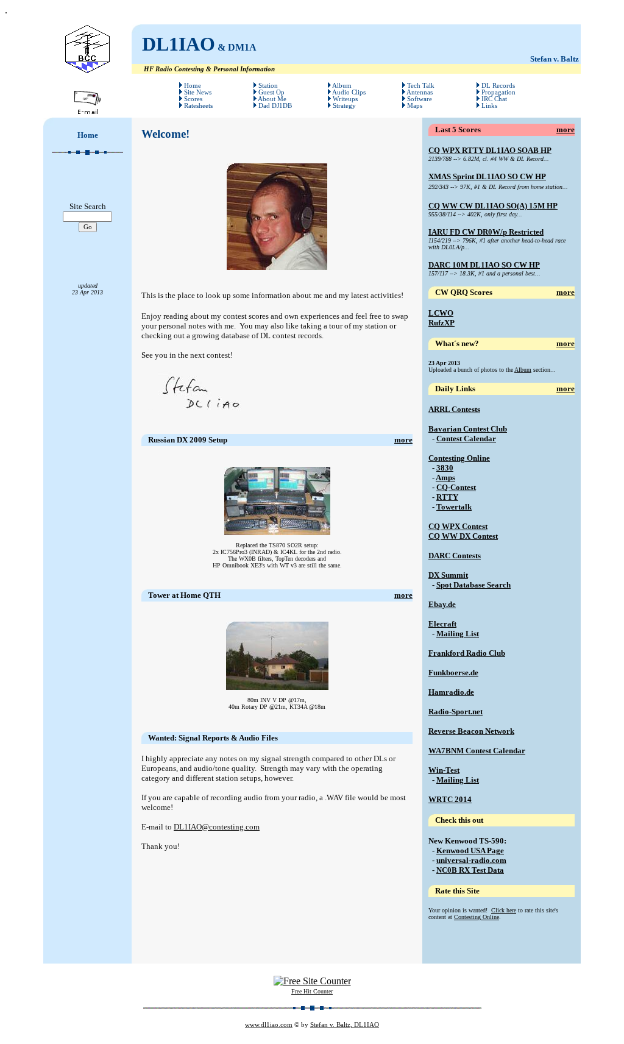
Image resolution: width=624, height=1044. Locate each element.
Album (522, 369)
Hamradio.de (451, 692)
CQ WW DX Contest (463, 536)
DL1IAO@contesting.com (217, 826)
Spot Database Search (473, 584)
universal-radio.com (471, 860)
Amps (445, 477)
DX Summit (448, 575)
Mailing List (457, 633)
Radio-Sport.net (455, 711)
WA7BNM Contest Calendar (476, 750)
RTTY (447, 497)
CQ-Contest (456, 487)
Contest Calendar (466, 438)
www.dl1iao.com (268, 1024)
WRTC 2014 (450, 799)
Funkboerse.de (453, 672)
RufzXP (441, 322)
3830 (444, 467)
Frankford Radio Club (466, 653)
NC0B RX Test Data (470, 870)
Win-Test (443, 770)
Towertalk (454, 506)
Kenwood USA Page (470, 850)
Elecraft (442, 623)
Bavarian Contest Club (467, 428)
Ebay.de (442, 604)
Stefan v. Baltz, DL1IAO (344, 1024)
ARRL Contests (454, 409)
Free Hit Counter (312, 991)
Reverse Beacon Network (471, 731)
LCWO (440, 313)
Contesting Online (459, 458)
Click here (503, 910)
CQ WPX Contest (458, 526)
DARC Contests (454, 555)
